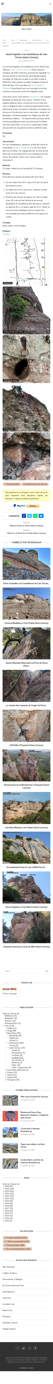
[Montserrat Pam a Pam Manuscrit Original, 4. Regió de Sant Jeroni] (10, 1116)
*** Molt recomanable (17, 1241)
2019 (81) (9, 1203)
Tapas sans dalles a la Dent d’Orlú (33, 1145)
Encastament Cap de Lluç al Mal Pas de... (26, 867)
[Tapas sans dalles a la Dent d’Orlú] (10, 1148)
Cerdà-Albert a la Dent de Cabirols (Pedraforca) (32, 1161)
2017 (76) (9, 1208)
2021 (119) (9, 1198)
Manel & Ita (7, 1310)
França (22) (12, 1072)
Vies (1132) (9, 1026)
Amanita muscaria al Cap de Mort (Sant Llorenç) (26, 947)
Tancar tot (15, 1013)
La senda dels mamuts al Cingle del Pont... (26, 705)
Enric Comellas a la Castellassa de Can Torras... (26, 583)
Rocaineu (7, 1316)
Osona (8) (14, 1045)
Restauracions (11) (13, 1023)
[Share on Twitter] (29, 516)
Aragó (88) (11, 1031)
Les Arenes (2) (18, 1060)
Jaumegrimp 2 (9, 1292)
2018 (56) (9, 1206)
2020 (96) (9, 1201)
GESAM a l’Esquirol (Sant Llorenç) (26, 745)
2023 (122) (9, 1193)
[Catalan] (4, 989)
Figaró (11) (14, 1038)
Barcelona (23, 40)
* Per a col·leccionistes (17, 1249)
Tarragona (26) (13, 1080)
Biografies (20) (11, 1018)
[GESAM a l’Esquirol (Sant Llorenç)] (26, 726)
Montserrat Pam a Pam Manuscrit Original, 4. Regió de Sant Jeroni (34, 1115)
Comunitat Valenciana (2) (17, 1070)
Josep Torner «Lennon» (20, 70)
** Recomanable (12, 484)
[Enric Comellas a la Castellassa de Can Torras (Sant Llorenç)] (26, 564)
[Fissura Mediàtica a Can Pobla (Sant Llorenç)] (26, 604)
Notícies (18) (10, 1021)
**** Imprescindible (16, 1237)
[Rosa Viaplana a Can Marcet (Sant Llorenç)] (26, 887)
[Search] (50, 4)
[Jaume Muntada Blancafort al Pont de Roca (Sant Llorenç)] (26, 643)
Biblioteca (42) (11, 1016)
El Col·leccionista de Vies (13, 1285)
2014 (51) (9, 1216)
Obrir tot (6, 1013)
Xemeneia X (34, 97)
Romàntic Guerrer (10, 1323)
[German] (12, 989)
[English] (6, 989)
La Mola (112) (17, 1058)
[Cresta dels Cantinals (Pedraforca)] (10, 1132)
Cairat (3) (16, 1050)
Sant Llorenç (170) (17, 1048)
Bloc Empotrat (9, 1267)
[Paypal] (35, 1348)
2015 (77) (9, 1213)
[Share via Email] (41, 516)
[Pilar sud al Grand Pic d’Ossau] (10, 1100)
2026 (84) (9, 1186)
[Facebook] (18, 1348)
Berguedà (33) (15, 1035)
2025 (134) (9, 1189)
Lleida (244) (12, 1077)
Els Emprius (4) (18, 1053)
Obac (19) (16, 1065)
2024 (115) (9, 1191)
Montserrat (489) (17, 1043)
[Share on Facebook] (24, 516)
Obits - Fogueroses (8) (21, 1067)
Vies (13, 40)
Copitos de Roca (10, 1273)
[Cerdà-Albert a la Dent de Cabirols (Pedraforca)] (10, 1163)
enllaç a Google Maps (23, 148)
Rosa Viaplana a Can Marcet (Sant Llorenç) (26, 907)
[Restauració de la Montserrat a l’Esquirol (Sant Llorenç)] (26, 765)
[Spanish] (15, 989)
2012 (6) (8, 1221)
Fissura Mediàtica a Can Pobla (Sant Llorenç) (26, 623)
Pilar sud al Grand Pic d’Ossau (34, 1097)
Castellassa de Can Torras (35, 484)
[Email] (23, 1348)
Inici (4, 40)
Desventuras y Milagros (13, 1279)
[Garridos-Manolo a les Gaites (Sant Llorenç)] (26, 808)
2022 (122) (9, 1196)
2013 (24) (9, 1218)
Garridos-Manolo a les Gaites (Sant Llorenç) (26, 827)
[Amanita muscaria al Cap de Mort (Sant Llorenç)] (26, 927)
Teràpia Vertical (9, 1329)
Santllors (6, 234)
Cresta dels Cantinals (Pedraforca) (30, 1129)
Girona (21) (12, 1075)
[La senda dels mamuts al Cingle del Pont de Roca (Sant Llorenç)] (26, 686)
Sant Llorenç (36, 40)
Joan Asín (7, 1298)
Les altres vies (9, 1304)
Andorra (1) (12, 1028)
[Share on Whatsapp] (35, 516)
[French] (9, 989)
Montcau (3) (17, 1062)
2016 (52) (9, 1211)
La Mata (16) (17, 1055)
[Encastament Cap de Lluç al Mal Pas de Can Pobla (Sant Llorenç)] (26, 848)
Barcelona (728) (14, 1033)
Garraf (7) (14, 1040)
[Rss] (29, 1348)
